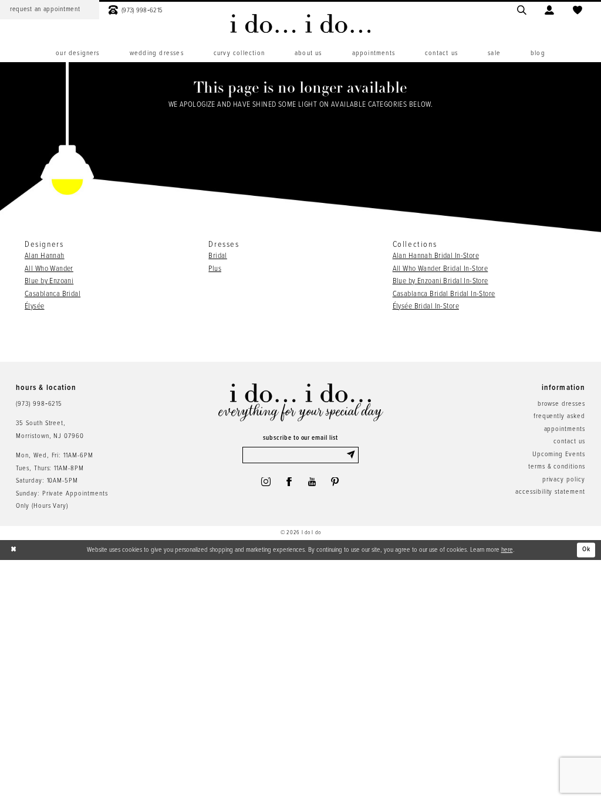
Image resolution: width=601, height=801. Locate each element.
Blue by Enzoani (49, 281)
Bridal (217, 256)
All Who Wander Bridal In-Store (440, 269)
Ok (586, 549)
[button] (550, 9)
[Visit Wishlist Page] (577, 9)
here (507, 550)
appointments (564, 429)
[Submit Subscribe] (352, 455)
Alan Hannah (45, 256)
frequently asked (559, 416)
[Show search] (522, 9)
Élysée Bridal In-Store (426, 306)
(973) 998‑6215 (39, 404)
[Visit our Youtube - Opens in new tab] (312, 482)
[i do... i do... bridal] (300, 23)
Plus (214, 269)
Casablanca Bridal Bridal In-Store (444, 294)
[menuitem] (135, 9)
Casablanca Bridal (52, 294)
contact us (569, 441)
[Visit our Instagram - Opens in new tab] (266, 482)
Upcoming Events (558, 454)
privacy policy (563, 479)
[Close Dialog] (14, 550)
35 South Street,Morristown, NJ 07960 (50, 429)
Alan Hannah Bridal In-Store (436, 256)
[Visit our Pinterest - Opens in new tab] (335, 482)
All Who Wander (49, 269)
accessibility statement (550, 492)
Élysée (35, 306)
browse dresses (561, 404)
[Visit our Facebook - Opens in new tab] (289, 482)
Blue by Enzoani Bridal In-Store (440, 281)
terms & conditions (556, 466)
